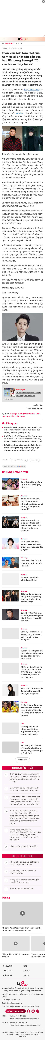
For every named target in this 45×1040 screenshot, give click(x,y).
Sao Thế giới (20, 390)
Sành (26, 975)
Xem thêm (22, 760)
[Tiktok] (38, 1011)
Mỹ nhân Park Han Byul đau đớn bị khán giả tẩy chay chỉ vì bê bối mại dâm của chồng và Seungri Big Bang (23, 430)
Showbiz (9, 43)
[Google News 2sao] (14, 467)
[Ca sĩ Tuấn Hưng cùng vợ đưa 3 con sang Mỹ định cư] (10, 484)
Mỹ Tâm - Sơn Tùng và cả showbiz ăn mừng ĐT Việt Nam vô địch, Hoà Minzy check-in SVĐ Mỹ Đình (31, 672)
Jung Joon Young (32, 90)
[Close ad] (43, 1)
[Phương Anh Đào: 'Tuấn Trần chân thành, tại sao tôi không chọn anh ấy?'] (22, 913)
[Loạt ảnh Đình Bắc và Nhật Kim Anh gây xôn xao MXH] (10, 562)
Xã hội (26, 971)
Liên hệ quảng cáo (15, 1011)
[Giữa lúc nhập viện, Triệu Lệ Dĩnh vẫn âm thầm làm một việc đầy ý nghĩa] (10, 543)
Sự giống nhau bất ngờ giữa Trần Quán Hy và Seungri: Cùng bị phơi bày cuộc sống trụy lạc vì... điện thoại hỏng (22, 447)
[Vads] (43, 36)
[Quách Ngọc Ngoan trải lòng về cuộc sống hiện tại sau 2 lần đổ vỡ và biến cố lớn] (10, 652)
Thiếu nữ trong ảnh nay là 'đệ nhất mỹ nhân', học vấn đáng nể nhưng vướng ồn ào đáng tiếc (32, 504)
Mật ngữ (7, 975)
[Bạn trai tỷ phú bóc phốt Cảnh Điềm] (10, 579)
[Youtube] (33, 1011)
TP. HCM (5, 1023)
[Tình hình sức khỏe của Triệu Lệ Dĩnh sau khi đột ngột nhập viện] (10, 690)
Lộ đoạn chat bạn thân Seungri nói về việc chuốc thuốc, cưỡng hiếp (22, 396)
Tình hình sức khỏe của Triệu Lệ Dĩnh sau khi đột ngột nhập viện (32, 691)
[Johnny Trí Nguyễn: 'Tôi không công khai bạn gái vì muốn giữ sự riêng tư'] (10, 633)
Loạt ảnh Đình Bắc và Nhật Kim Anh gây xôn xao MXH (31, 563)
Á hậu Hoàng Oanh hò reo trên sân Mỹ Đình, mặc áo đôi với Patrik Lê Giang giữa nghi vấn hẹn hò (32, 710)
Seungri (35, 460)
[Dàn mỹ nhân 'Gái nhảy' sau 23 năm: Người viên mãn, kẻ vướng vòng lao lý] (10, 728)
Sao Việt (17, 888)
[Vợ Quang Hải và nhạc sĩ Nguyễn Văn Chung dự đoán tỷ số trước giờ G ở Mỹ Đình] (10, 747)
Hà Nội (4, 1016)
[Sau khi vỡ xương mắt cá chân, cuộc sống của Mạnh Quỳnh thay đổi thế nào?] (10, 614)
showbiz (19, 113)
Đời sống (24, 558)
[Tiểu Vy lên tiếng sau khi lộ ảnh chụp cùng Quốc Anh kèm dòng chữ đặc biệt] (10, 595)
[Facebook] (28, 1011)
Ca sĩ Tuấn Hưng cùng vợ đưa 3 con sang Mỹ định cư (31, 484)
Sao (20, 43)
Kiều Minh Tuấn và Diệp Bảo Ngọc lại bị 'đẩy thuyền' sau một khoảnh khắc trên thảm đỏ (31, 525)
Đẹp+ (26, 966)
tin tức (23, 862)
